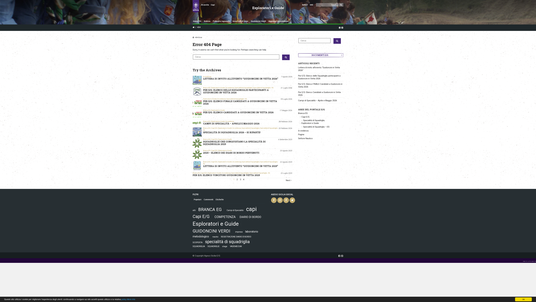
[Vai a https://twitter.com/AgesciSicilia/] (342, 27)
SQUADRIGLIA (199, 246)
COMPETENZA (225, 217)
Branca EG (206, 88)
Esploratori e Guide (218, 88)
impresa (239, 232)
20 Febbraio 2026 (285, 128)
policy (123, 299)
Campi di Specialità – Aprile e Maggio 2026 (317, 100)
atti (194, 210)
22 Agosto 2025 (286, 162)
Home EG (197, 21)
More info (131, 299)
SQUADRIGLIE (214, 246)
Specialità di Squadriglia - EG (263, 88)
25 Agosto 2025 (286, 151)
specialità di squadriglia (227, 241)
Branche (205, 5)
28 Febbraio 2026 (285, 122)
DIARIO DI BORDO (250, 217)
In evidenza (207, 76)
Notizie (207, 21)
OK (523, 299)
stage (224, 246)
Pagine (301, 134)
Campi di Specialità (235, 210)
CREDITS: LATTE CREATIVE (529, 261)
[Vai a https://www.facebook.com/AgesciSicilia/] (340, 27)
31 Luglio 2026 (286, 88)
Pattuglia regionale (221, 21)
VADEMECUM (236, 246)
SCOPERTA (198, 242)
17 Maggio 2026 (286, 110)
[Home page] (196, 6)
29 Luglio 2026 (286, 99)
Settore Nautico (305, 138)
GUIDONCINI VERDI (211, 231)
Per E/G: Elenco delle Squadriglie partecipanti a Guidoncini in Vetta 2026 (319, 77)
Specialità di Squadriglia (243, 88)
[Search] (341, 5)
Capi (213, 5)
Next (288, 180)
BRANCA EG (210, 209)
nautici (215, 237)
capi (251, 209)
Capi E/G (214, 128)
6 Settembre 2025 (285, 139)
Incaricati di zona (240, 21)
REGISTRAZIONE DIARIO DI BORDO (236, 237)
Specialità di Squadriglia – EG (316, 127)
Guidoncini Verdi (258, 21)
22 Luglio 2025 (286, 173)
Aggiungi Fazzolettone (278, 21)
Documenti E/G (320, 55)
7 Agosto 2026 (286, 77)
